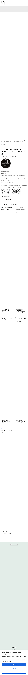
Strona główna (4, 141)
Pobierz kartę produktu (6, 196)
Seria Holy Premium (11, 141)
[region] (14, 662)
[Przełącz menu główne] (25, 3)
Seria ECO (14, 649)
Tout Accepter (14, 664)
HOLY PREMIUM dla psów (6, 146)
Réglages (14, 668)
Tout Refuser (14, 672)
